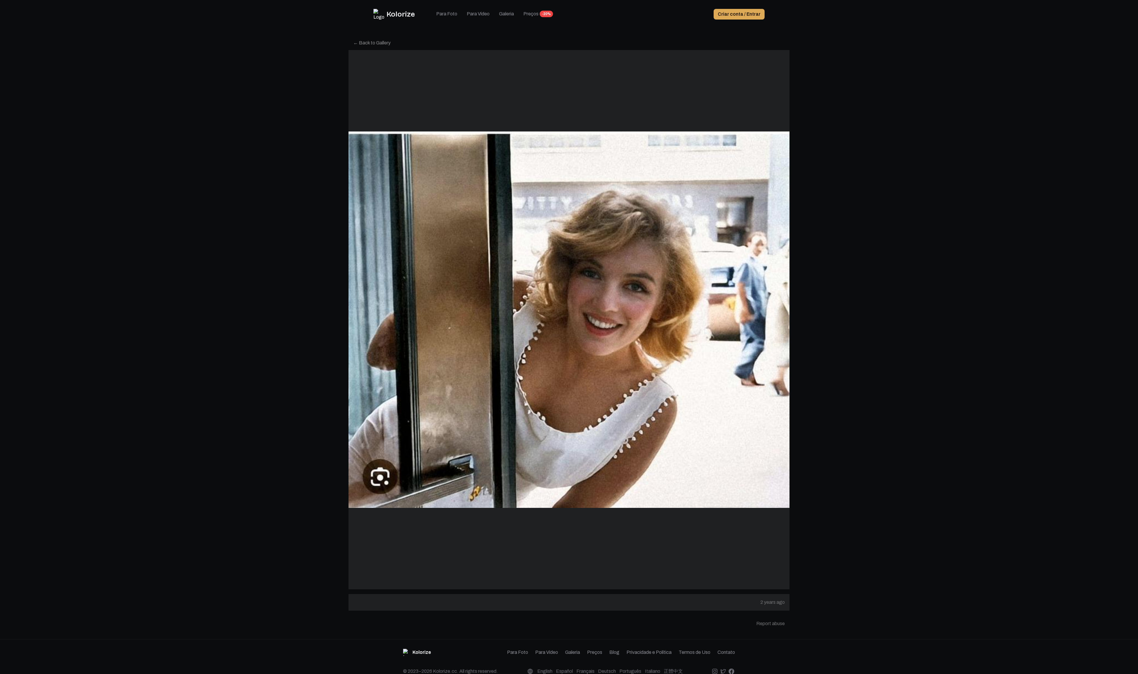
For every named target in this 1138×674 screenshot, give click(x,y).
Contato (726, 652)
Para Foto (446, 13)
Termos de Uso (694, 652)
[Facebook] (731, 671)
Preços (530, 13)
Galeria (506, 13)
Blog (614, 652)
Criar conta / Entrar (739, 14)
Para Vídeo (478, 13)
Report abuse (770, 623)
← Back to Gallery (372, 42)
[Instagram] (714, 671)
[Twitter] (723, 671)
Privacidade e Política (649, 652)
